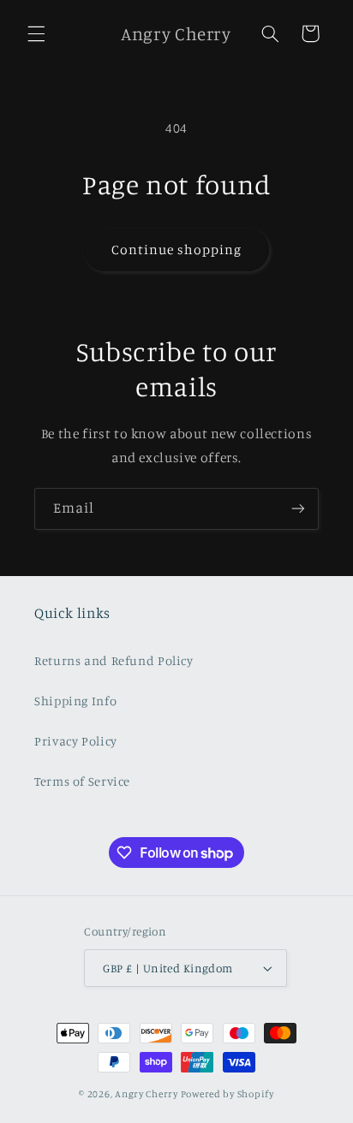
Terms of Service (82, 781)
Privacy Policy (75, 741)
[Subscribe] (298, 509)
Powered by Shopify (227, 1094)
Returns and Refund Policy (114, 660)
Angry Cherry (146, 1094)
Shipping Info (75, 700)
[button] (36, 33)
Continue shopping (176, 249)
